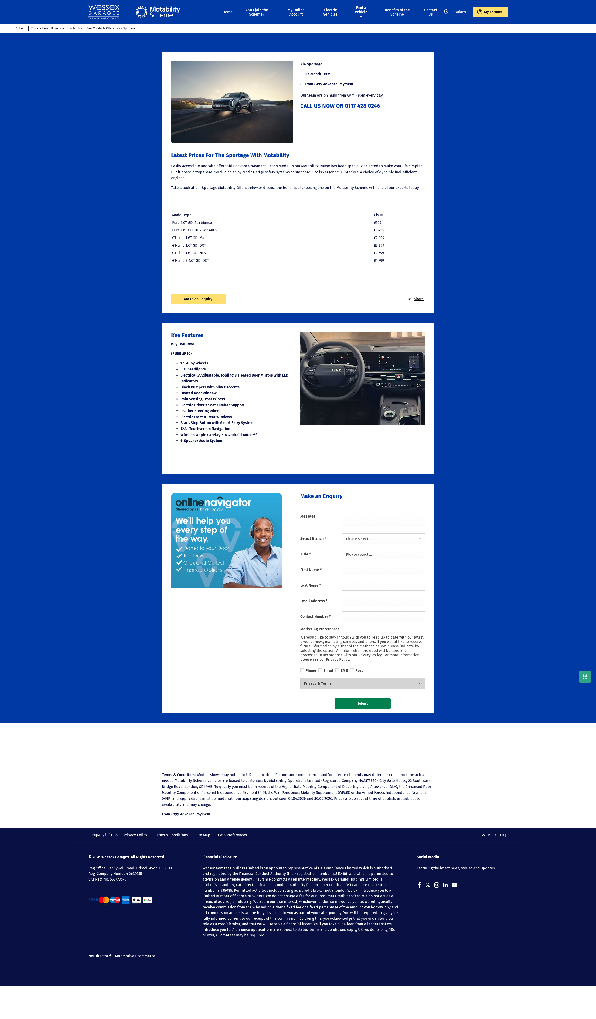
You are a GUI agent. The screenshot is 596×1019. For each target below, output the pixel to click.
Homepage (58, 28)
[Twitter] (427, 885)
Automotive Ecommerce (135, 956)
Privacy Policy (135, 835)
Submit (362, 704)
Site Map (202, 835)
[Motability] (158, 12)
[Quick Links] (585, 677)
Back (22, 28)
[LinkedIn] (445, 885)
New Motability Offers (100, 28)
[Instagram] (436, 885)
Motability (75, 28)
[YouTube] (454, 885)
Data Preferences (232, 835)
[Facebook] (419, 885)
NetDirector (98, 956)
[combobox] (383, 538)
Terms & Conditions (171, 835)
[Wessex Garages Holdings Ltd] (103, 12)
